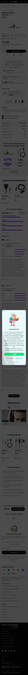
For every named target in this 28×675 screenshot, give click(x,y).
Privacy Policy (16, 361)
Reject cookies (10, 358)
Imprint (10, 361)
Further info (18, 358)
